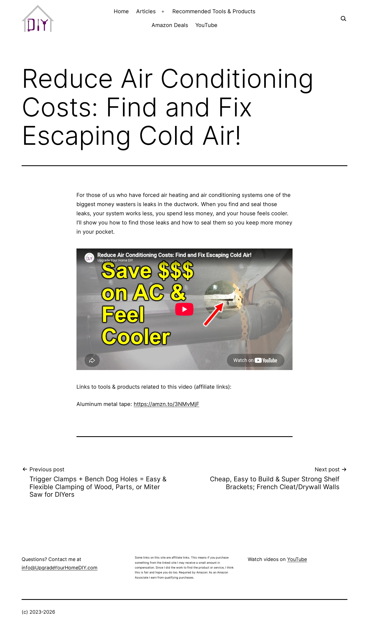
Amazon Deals (170, 25)
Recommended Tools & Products (213, 11)
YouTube (206, 25)
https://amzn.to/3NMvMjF (166, 404)
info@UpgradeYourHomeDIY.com (60, 567)
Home (121, 11)
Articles (146, 11)
